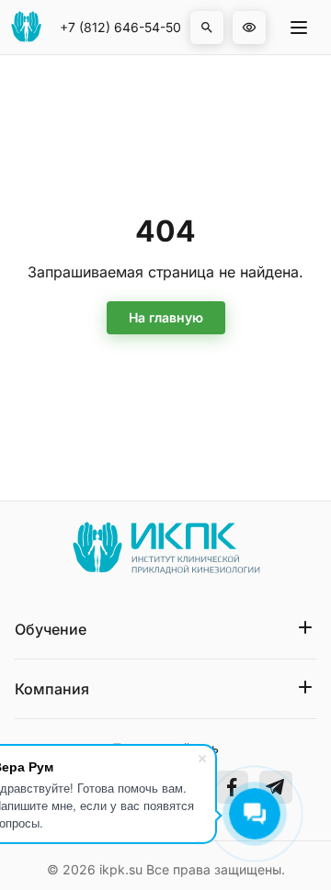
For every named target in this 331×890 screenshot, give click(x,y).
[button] (206, 27)
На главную (166, 317)
